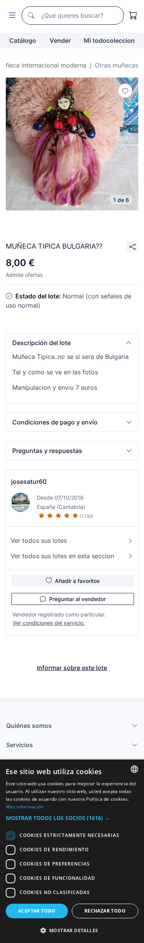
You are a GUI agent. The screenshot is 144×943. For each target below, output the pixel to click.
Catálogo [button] (22, 40)
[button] (72, 342)
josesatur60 (28, 481)
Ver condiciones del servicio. (49, 623)
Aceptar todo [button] (37, 911)
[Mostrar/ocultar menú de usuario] (11, 15)
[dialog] (72, 851)
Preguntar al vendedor (77, 599)
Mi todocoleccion (109, 40)
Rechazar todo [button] (105, 911)
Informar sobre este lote (72, 668)
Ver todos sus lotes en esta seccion (62, 556)
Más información (25, 806)
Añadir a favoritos (77, 581)
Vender (60, 40)
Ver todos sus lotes (39, 540)
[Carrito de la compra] (133, 15)
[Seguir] (125, 91)
